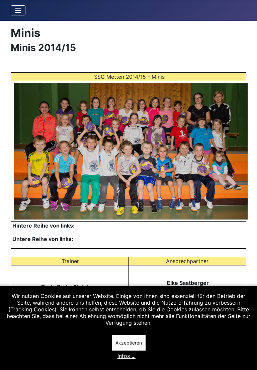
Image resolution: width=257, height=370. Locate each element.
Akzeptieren (128, 343)
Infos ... (126, 356)
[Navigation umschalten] (18, 10)
